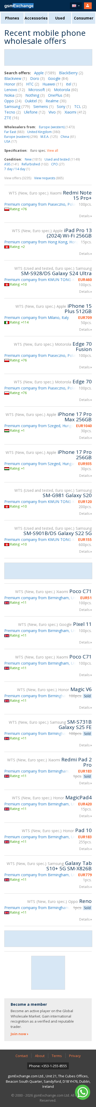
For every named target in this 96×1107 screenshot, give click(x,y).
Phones (12, 18)
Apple (45, 72)
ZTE (11, 117)
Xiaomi (75, 112)
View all (52, 150)
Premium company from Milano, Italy (36, 317)
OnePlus (59, 95)
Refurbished (35, 164)
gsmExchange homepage (19, 5)
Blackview (15, 78)
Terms (57, 1055)
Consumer (83, 18)
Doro (37, 78)
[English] (76, 5)
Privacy (75, 1055)
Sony (64, 106)
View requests (48, 178)
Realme (56, 100)
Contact (21, 1055)
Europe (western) (57, 127)
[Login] (88, 5)
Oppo (13, 100)
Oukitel (33, 100)
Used (60, 18)
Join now (18, 1033)
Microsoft (39, 89)
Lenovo (14, 89)
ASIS (11, 164)
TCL (80, 106)
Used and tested (62, 159)
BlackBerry (71, 72)
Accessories (36, 18)
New (33, 159)
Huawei (52, 84)
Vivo (55, 112)
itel (71, 84)
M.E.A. (49, 136)
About (40, 1055)
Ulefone (34, 112)
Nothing (35, 95)
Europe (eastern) (21, 136)
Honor (13, 84)
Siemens (43, 106)
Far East (14, 132)
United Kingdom (43, 132)
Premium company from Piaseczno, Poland (41, 204)
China (68, 136)
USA (10, 141)
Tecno (12, 112)
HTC (32, 84)
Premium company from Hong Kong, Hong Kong (46, 241)
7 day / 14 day (17, 169)
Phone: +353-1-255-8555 (48, 1065)
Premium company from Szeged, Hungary (40, 425)
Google (58, 78)
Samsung (17, 106)
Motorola (66, 89)
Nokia (13, 95)
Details (84, 216)
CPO (57, 164)
